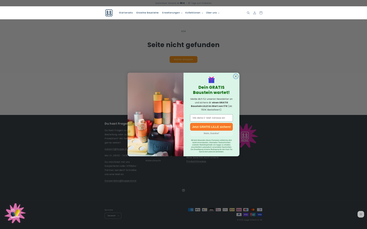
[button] (172, 13)
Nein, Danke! (211, 133)
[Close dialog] (235, 76)
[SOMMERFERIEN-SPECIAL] (15, 214)
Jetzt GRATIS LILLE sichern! (211, 126)
